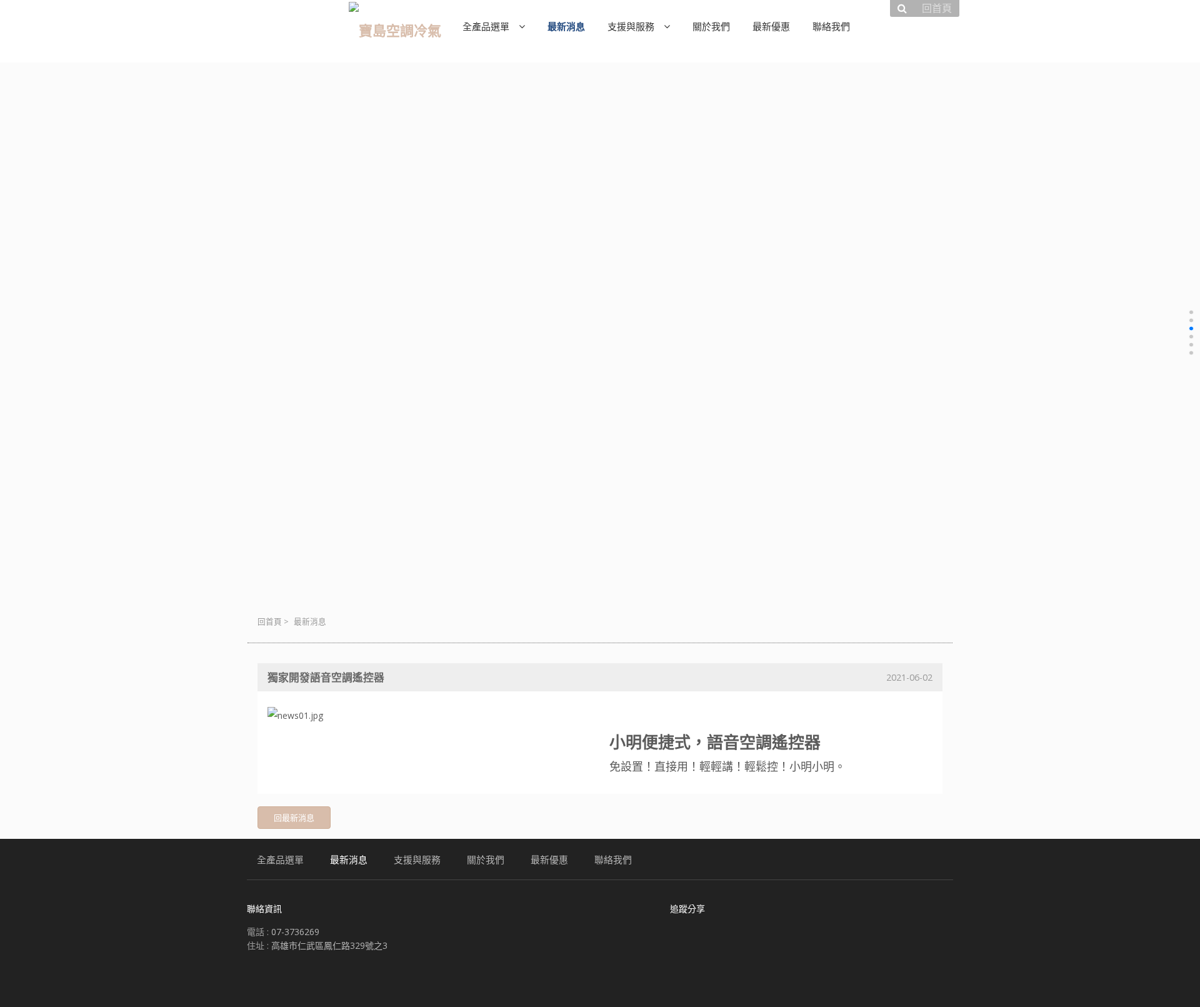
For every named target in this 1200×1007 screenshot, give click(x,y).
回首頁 (270, 621)
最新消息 (310, 621)
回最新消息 (294, 817)
